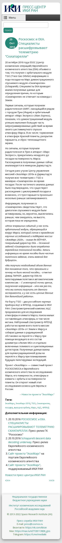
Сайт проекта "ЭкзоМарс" (24, 453)
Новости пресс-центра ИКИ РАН (25, 475)
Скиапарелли (43, 403)
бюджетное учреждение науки (30, 500)
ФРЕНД (45, 407)
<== (7, 480)
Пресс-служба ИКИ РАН (30, 520)
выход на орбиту (22, 407)
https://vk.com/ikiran (36, 527)
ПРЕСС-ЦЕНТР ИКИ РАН (34, 8)
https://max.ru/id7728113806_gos (32, 531)
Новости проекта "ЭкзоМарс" (37, 394)
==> (51, 480)
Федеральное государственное (29, 496)
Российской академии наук (30, 508)
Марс (33, 407)
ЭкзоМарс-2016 (23, 403)
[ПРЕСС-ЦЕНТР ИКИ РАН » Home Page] (12, 11)
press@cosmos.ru (33, 524)
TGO (33, 403)
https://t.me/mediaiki (35, 534)
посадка (9, 407)
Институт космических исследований (30, 505)
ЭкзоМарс (9, 403)
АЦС (39, 407)
